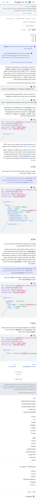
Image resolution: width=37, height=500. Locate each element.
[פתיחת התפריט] (33, 2)
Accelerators (32, 409)
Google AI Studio (31, 449)
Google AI (33, 482)
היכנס (3, 2)
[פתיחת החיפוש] (8, 2)
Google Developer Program (28, 401)
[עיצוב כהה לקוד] (31, 86)
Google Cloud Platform (29, 479)
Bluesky (33, 422)
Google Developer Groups (29, 404)
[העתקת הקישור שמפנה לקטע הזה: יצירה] (29, 167)
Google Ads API (20, 18)
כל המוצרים (33, 485)
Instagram (33, 425)
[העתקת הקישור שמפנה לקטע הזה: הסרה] (28, 323)
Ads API (24, 2)
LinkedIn (33, 428)
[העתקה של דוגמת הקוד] (34, 86)
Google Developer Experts (29, 406)
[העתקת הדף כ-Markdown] (24, 29)
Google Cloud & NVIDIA (29, 412)
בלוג (34, 419)
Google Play (32, 457)
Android (33, 441)
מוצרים (28, 18)
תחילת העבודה (13, 55)
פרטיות (29, 492)
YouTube (33, 433)
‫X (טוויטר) (33, 430)
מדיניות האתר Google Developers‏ (26, 388)
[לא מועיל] (24, 22)
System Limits (26, 146)
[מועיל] (26, 22)
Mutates (6, 46)
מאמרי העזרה (17, 272)
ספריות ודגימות (10, 18)
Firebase (33, 446)
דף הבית (34, 18)
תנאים (34, 492)
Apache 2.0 (13, 386)
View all (33, 460)
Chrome (33, 443)
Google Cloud (32, 454)
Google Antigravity (31, 452)
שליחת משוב (29, 25)
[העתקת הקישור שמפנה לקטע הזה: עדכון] (29, 240)
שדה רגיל (12, 268)
